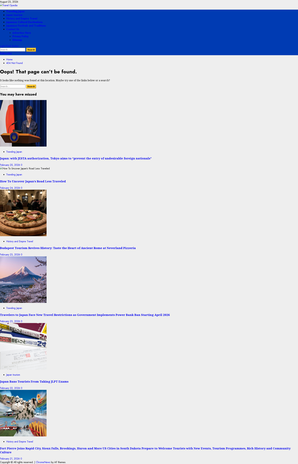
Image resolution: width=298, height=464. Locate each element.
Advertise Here (21, 33)
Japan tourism (14, 15)
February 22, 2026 (10, 388)
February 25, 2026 (10, 165)
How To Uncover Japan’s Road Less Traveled (33, 181)
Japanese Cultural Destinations (24, 22)
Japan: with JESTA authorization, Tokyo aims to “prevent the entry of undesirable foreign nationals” (76, 158)
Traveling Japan (15, 11)
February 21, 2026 (10, 458)
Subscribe (6, 53)
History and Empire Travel (21, 18)
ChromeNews (43, 462)
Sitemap (17, 40)
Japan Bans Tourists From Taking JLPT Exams (34, 381)
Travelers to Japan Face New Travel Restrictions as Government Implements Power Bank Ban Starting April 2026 (85, 315)
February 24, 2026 (10, 188)
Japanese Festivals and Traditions (26, 25)
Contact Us (12, 29)
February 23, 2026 (10, 254)
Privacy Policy (20, 36)
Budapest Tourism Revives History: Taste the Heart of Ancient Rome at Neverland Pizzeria (68, 248)
